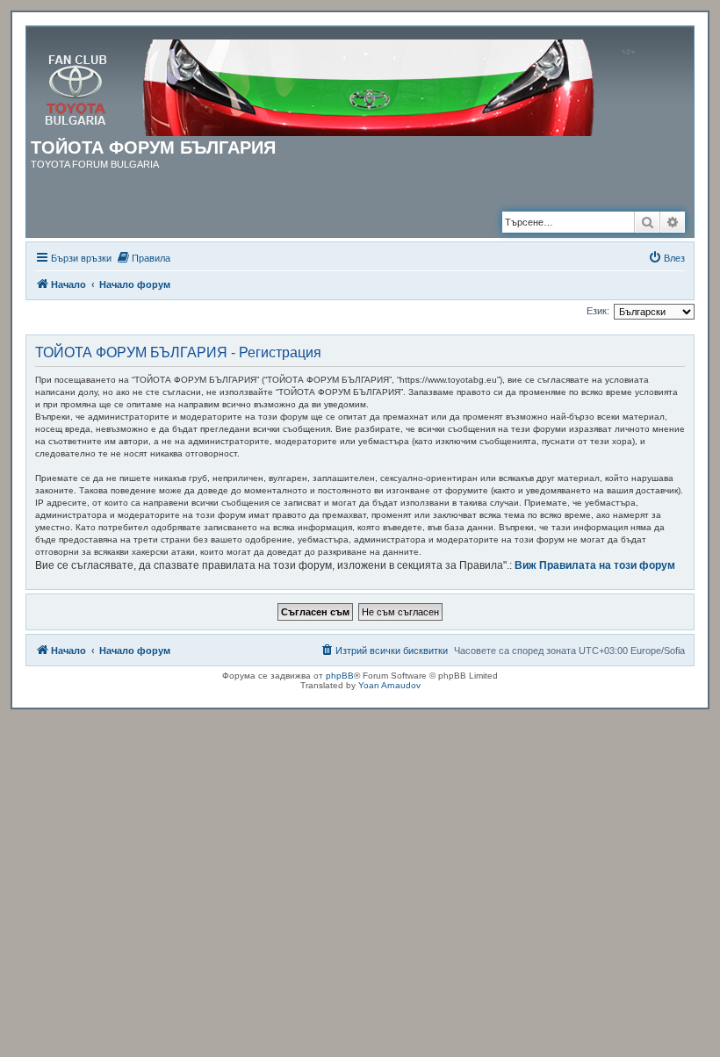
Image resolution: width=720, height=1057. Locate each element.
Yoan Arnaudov (389, 685)
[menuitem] (143, 258)
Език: (598, 311)
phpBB (340, 675)
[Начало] (348, 84)
